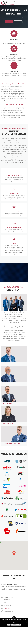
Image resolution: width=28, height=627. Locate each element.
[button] (14, 553)
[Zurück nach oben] (14, 617)
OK (8, 624)
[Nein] (26, 622)
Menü (25, 2)
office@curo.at (7, 608)
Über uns (9, 22)
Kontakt (18, 22)
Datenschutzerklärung (15, 624)
